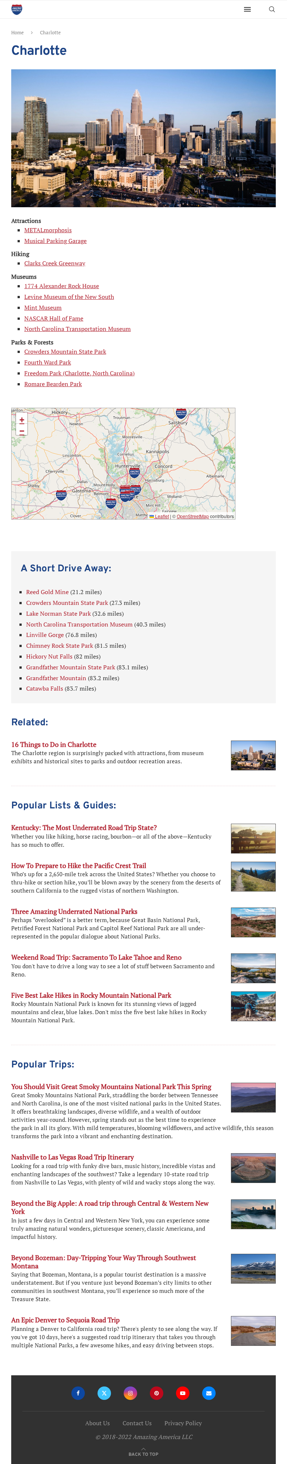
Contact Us (137, 1423)
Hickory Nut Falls (49, 656)
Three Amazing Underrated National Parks (74, 911)
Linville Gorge (45, 635)
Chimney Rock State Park (59, 645)
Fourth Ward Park (47, 362)
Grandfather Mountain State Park (70, 667)
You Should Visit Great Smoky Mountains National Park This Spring (111, 1086)
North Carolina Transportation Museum (77, 329)
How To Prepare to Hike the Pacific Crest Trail (78, 865)
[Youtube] (182, 1393)
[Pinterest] (156, 1393)
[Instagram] (130, 1393)
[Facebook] (78, 1393)
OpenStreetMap (193, 516)
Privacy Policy (183, 1423)
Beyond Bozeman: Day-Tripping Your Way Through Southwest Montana (103, 1261)
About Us (97, 1423)
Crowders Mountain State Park (65, 351)
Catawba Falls (44, 688)
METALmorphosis (48, 230)
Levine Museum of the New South (69, 297)
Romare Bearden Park (53, 384)
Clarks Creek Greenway (54, 263)
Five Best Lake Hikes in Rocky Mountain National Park (91, 995)
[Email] (209, 1393)
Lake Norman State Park (58, 613)
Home (17, 32)
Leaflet (161, 516)
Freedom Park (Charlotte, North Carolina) (79, 373)
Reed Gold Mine (47, 592)
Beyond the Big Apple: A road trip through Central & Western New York (110, 1207)
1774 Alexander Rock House (61, 286)
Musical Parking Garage (55, 241)
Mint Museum (43, 307)
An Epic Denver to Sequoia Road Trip (65, 1319)
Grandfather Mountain (56, 678)
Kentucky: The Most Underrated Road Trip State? (84, 827)
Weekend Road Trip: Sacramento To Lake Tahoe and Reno (96, 957)
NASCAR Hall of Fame (53, 318)
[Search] (272, 9)
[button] (135, 490)
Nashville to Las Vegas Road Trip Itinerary (72, 1156)
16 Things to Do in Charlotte (53, 744)
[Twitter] (104, 1393)
